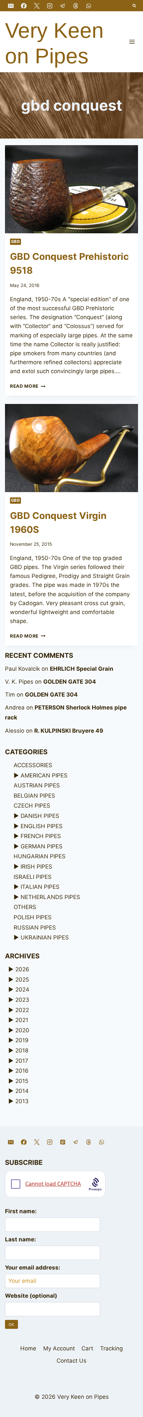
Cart (87, 1348)
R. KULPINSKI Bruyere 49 (68, 730)
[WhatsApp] (88, 5)
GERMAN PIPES (42, 846)
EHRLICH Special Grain (81, 668)
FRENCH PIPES (41, 836)
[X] (36, 5)
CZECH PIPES (32, 805)
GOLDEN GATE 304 (69, 681)
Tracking (111, 1348)
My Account (59, 1348)
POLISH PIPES (33, 917)
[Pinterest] (62, 1142)
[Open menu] (132, 41)
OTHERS (25, 907)
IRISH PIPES (36, 866)
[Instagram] (49, 5)
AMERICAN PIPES (44, 775)
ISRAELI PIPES (33, 877)
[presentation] (71, 189)
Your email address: (32, 1267)
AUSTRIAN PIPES (37, 785)
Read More (28, 386)
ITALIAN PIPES (40, 886)
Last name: (20, 1239)
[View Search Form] (134, 6)
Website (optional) (31, 1295)
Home (28, 1348)
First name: (21, 1211)
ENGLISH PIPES (42, 826)
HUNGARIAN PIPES (40, 856)
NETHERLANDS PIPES (50, 897)
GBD (15, 241)
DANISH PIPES (40, 816)
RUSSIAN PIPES (35, 927)
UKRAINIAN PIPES (45, 937)
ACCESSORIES (33, 765)
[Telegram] (62, 5)
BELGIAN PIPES (34, 795)
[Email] (10, 5)
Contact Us (71, 1360)
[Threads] (75, 5)
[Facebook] (23, 5)
